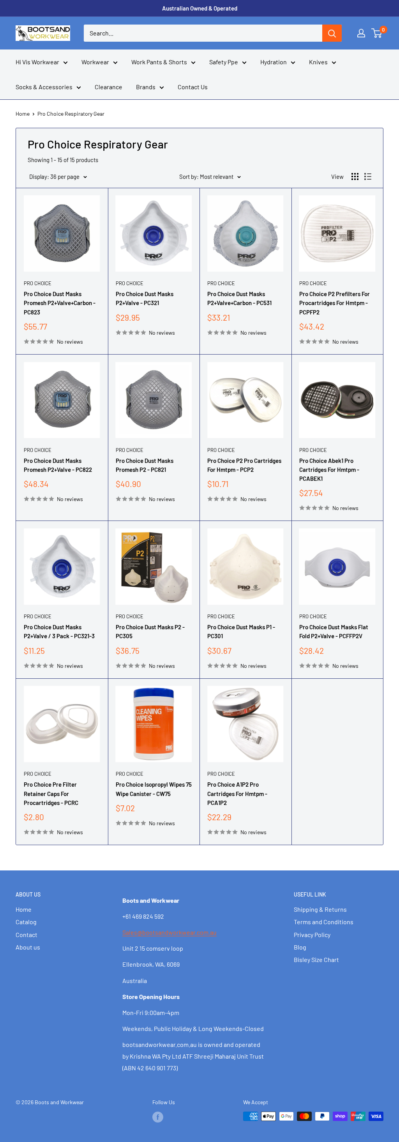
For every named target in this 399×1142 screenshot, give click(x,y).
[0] (377, 33)
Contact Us (193, 86)
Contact (26, 934)
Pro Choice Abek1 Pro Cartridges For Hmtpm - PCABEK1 (329, 469)
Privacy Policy (312, 934)
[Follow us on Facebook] (157, 1117)
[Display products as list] (367, 176)
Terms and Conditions (323, 921)
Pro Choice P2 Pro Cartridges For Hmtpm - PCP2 (244, 465)
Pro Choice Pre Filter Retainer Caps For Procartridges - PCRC (51, 793)
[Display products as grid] (354, 176)
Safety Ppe (223, 61)
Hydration (273, 61)
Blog (300, 947)
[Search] (332, 33)
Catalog (26, 921)
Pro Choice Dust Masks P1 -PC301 (241, 631)
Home (23, 113)
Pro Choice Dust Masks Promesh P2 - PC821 (144, 465)
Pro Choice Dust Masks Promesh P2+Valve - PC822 (58, 465)
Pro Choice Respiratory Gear (70, 113)
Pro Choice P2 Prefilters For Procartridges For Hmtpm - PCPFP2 (334, 303)
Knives (318, 61)
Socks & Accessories (44, 86)
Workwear (95, 61)
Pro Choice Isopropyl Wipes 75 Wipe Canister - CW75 (154, 789)
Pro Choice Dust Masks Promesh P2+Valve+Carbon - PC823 (59, 303)
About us (28, 947)
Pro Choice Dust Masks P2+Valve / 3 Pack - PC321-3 (59, 631)
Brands (145, 86)
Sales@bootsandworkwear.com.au (169, 932)
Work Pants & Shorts (159, 61)
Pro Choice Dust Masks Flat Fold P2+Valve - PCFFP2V (333, 631)
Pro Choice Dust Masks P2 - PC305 (150, 631)
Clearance (108, 86)
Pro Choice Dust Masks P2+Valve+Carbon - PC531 (239, 298)
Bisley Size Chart (316, 959)
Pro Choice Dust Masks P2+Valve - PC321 (144, 298)
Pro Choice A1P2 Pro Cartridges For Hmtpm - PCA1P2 (237, 793)
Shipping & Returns (320, 909)
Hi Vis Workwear (37, 61)
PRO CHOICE (37, 283)
